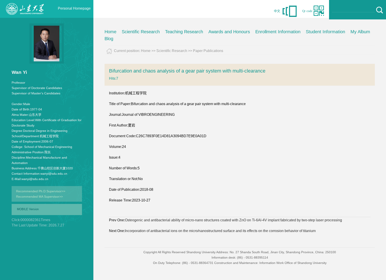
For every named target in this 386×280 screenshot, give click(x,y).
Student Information (325, 31)
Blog (109, 38)
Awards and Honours (229, 31)
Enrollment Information (277, 31)
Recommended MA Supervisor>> (39, 196)
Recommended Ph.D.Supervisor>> (40, 191)
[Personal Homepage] (25, 17)
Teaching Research (184, 31)
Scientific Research (141, 31)
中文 (277, 11)
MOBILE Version (28, 209)
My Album (360, 31)
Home (110, 31)
